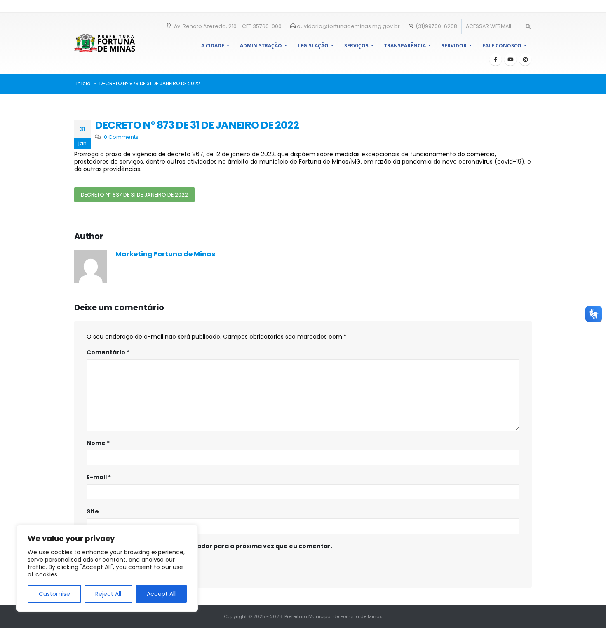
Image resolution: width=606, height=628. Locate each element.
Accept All (161, 594)
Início (83, 83)
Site (93, 511)
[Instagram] (525, 59)
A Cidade (212, 45)
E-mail (99, 477)
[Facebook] (495, 59)
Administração (261, 45)
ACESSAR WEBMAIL (489, 26)
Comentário (108, 352)
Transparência (405, 45)
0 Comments (121, 137)
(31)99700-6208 (435, 26)
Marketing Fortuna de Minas (165, 254)
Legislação (313, 45)
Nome (98, 443)
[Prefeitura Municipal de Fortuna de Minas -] (104, 43)
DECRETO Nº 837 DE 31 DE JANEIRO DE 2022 (134, 194)
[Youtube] (510, 59)
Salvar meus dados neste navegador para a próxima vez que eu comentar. (214, 546)
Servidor (454, 45)
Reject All (108, 594)
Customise (54, 594)
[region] (107, 568)
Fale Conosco (501, 45)
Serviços (356, 45)
